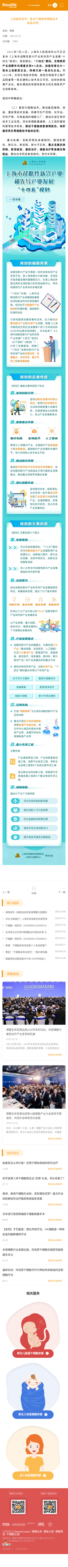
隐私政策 (6, 1549)
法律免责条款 (21, 1549)
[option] (18, 1505)
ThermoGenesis (22, 1531)
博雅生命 (37, 1531)
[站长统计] (6, 1544)
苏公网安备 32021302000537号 (22, 1541)
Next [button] (64, 1505)
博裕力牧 (48, 1531)
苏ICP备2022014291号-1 (45, 1538)
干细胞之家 (13, 1534)
